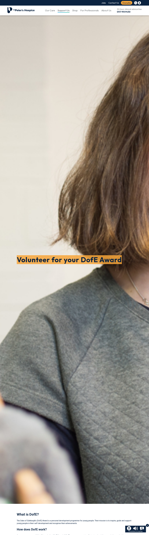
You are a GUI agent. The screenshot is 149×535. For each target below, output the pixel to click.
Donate (126, 2)
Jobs (103, 3)
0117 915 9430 (123, 11)
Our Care (50, 10)
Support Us (63, 10)
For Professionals (89, 10)
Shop (75, 10)
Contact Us (113, 3)
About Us (106, 10)
